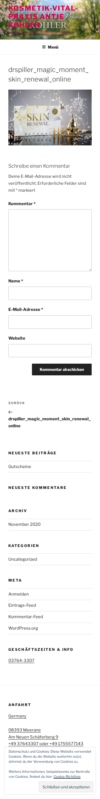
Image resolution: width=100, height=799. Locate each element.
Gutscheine (19, 466)
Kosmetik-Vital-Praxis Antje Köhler (43, 16)
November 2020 (24, 524)
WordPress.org (23, 628)
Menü (53, 47)
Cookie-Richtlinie (67, 776)
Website (16, 338)
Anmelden (18, 594)
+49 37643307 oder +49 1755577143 (45, 743)
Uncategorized (22, 559)
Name (15, 281)
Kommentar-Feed (25, 616)
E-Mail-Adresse (25, 309)
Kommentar (22, 203)
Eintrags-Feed (22, 605)
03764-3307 (21, 660)
